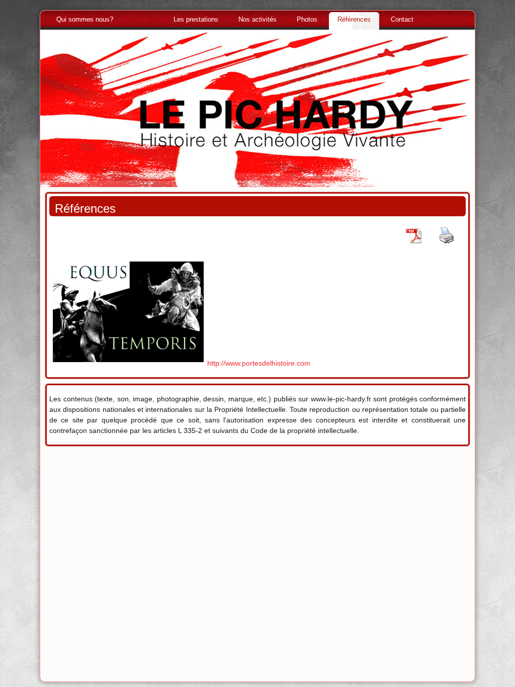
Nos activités (257, 19)
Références (354, 19)
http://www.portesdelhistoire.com (258, 363)
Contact (402, 19)
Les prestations (196, 19)
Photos (307, 19)
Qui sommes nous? (84, 19)
